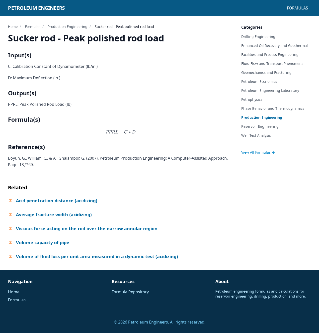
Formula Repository (130, 292)
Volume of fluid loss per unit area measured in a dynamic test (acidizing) (97, 256)
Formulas (297, 8)
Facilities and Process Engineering (270, 54)
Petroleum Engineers (36, 7)
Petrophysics (251, 99)
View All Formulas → (258, 152)
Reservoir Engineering (260, 126)
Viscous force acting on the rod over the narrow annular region (87, 228)
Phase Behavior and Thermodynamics (272, 108)
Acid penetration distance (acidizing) (56, 201)
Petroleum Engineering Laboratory (270, 90)
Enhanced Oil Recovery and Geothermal (274, 45)
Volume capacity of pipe (42, 242)
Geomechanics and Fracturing (266, 72)
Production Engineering (67, 26)
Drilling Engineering (258, 36)
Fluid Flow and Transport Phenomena (272, 63)
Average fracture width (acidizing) (54, 215)
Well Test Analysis (256, 135)
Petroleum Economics (259, 81)
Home (13, 26)
